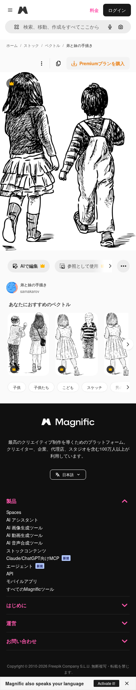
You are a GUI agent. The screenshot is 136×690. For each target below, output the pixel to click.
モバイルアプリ (21, 581)
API (9, 573)
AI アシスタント (22, 519)
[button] (68, 475)
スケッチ (94, 387)
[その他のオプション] (41, 63)
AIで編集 (25, 267)
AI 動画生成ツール (24, 535)
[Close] (127, 683)
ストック (31, 45)
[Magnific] (68, 423)
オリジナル (43, 84)
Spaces (13, 512)
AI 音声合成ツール (24, 542)
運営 (11, 623)
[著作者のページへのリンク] (12, 288)
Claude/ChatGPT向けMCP (37, 558)
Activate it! (106, 683)
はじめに (16, 605)
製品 (11, 501)
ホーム (12, 45)
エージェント (24, 566)
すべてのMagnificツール (30, 589)
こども (68, 387)
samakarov (29, 291)
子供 (17, 387)
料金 (94, 10)
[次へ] (110, 266)
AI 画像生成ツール (24, 527)
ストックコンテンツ (26, 550)
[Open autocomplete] (14, 27)
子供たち (41, 387)
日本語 (68, 474)
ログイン (117, 10)
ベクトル (52, 45)
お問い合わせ (21, 641)
